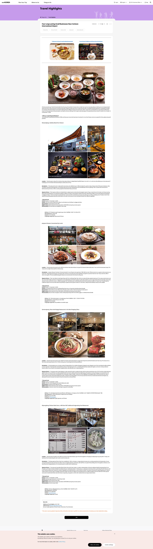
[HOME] (40, 17)
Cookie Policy (61, 541)
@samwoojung (53, 397)
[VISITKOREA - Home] (6, 2)
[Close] (114, 533)
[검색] (150, 2)
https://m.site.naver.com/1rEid (56, 505)
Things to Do (44, 17)
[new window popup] (62, 51)
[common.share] (107, 24)
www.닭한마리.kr (52, 493)
